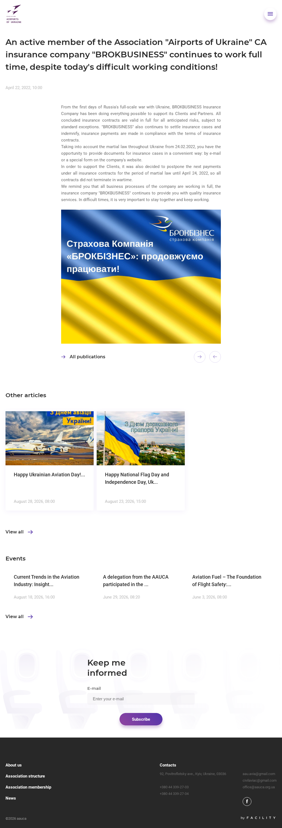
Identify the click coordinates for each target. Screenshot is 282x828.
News (11, 798)
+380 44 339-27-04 (174, 794)
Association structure (25, 776)
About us (14, 765)
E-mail (94, 688)
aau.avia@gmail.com (259, 774)
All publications (87, 356)
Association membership (28, 787)
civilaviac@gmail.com (259, 780)
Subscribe (141, 719)
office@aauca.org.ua (259, 787)
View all (15, 532)
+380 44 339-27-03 (174, 787)
